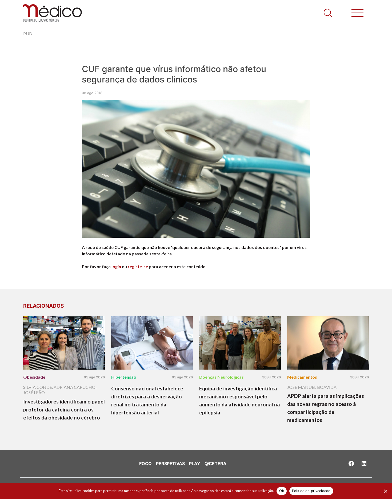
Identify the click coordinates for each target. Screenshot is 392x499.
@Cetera (215, 463)
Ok (281, 491)
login (116, 266)
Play (194, 463)
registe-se (138, 266)
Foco (145, 463)
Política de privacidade (311, 491)
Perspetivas (170, 463)
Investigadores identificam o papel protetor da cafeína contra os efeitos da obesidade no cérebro (64, 409)
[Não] (385, 491)
